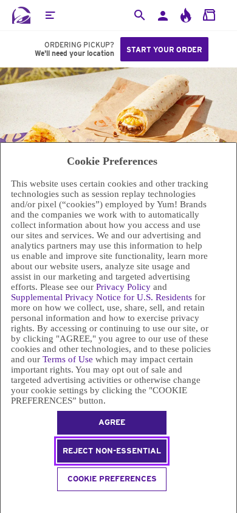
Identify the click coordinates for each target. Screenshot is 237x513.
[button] (50, 15)
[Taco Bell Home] (21, 15)
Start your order (164, 49)
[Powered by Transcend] (6, 502)
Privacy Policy (123, 287)
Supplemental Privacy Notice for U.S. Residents (101, 297)
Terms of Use (68, 359)
